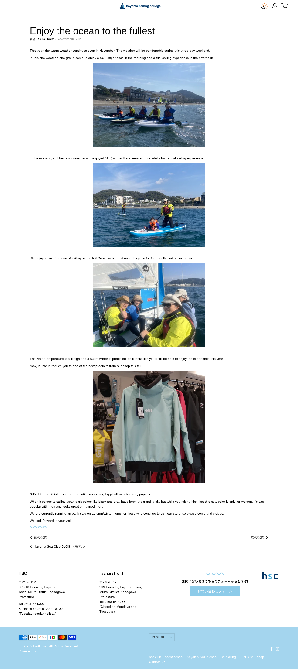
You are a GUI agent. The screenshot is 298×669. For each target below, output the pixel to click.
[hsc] (140, 5)
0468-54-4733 (114, 602)
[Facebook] (271, 649)
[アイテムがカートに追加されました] (285, 6)
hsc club (155, 657)
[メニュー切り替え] (14, 6)
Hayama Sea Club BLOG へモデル (59, 546)
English (158, 637)
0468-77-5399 (34, 604)
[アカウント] (274, 6)
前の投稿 (40, 537)
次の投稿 (257, 537)
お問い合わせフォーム (214, 591)
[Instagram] (277, 649)
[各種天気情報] (264, 6)
